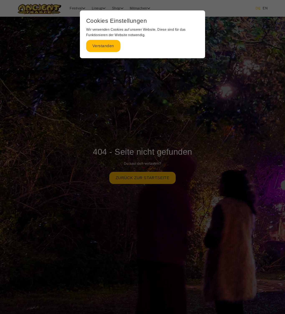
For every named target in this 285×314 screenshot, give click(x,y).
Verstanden (103, 46)
